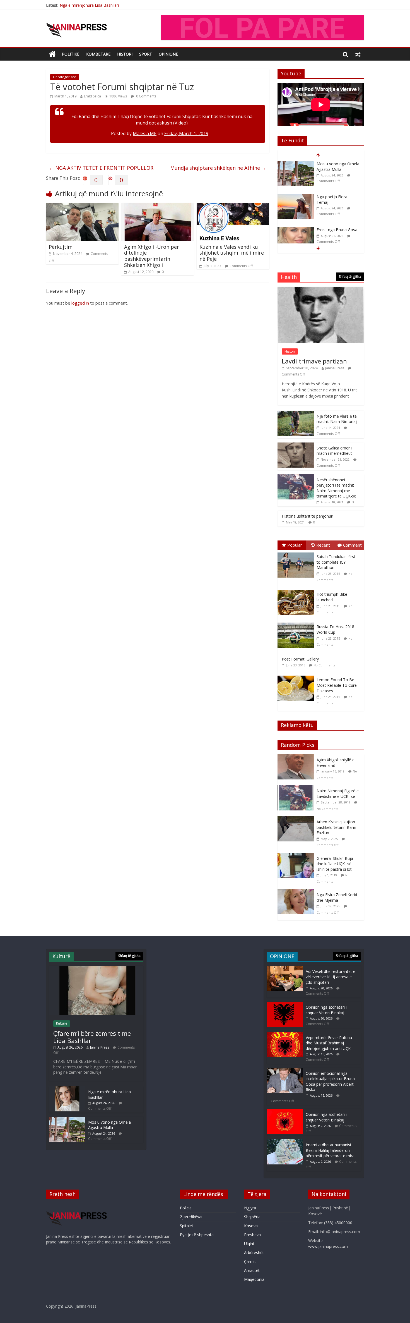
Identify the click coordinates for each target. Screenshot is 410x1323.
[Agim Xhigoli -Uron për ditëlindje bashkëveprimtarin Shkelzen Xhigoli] (157, 206)
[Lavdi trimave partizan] (321, 289)
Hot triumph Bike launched (332, 597)
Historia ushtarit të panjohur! (307, 516)
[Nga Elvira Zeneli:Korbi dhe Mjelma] (297, 892)
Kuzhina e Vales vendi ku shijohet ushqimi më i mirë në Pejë (231, 252)
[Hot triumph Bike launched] (297, 590)
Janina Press (334, 368)
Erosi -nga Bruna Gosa (337, 229)
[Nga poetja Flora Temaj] (296, 197)
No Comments (324, 665)
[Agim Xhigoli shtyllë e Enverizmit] (297, 757)
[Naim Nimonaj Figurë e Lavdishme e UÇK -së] (297, 788)
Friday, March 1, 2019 (186, 133)
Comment (352, 545)
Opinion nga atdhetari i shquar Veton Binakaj (326, 1009)
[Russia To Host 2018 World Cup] (297, 622)
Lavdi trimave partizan (314, 361)
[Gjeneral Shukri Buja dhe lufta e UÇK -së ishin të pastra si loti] (297, 855)
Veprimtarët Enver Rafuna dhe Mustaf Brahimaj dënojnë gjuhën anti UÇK (329, 1043)
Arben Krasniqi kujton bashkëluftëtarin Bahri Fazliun (336, 827)
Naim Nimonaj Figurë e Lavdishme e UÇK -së (338, 793)
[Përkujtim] (82, 206)
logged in (80, 303)
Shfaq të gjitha (350, 276)
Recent (323, 545)
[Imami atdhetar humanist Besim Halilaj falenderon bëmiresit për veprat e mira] (285, 1142)
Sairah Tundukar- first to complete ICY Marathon (336, 562)
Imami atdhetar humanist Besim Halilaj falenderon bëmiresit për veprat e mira (330, 1150)
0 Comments (145, 96)
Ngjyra (250, 1207)
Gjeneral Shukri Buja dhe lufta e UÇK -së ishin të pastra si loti (335, 864)
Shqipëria (252, 1216)
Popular (294, 545)
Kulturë (61, 1023)
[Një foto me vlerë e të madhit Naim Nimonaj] (296, 413)
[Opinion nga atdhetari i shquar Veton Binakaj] (285, 1004)
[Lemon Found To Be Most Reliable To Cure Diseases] (297, 675)
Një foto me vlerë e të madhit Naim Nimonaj (337, 418)
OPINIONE (168, 54)
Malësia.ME (144, 133)
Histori (124, 54)
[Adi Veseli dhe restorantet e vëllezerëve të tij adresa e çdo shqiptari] (285, 968)
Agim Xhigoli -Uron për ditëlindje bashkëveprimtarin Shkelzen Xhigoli (151, 255)
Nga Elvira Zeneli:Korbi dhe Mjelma (337, 897)
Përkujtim (61, 246)
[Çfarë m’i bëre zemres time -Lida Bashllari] (96, 968)
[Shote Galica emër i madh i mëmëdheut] (296, 445)
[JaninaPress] (52, 54)
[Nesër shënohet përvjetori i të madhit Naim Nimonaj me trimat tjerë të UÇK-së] (296, 477)
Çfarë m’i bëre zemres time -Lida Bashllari (93, 1037)
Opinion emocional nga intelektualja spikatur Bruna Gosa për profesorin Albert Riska (330, 1081)
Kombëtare (98, 54)
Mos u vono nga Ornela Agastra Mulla (338, 166)
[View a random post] (358, 54)
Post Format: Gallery (300, 659)
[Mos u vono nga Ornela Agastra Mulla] (296, 164)
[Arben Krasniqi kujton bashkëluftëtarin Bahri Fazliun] (297, 819)
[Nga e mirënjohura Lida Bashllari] (67, 1089)
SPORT (145, 54)
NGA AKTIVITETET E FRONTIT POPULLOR (101, 167)
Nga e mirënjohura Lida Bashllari (89, 5)
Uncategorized (64, 77)
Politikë (70, 54)
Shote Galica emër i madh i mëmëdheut (334, 450)
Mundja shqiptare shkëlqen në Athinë (218, 167)
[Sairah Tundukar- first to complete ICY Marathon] (297, 552)
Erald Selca (92, 96)
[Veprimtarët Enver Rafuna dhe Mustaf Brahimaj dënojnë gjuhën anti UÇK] (285, 1034)
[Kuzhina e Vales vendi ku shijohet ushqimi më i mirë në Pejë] (233, 206)
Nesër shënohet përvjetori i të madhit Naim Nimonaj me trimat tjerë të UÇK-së (336, 488)
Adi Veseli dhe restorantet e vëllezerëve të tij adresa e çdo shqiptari (330, 977)
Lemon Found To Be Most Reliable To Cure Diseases (337, 685)
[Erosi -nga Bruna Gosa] (296, 230)
